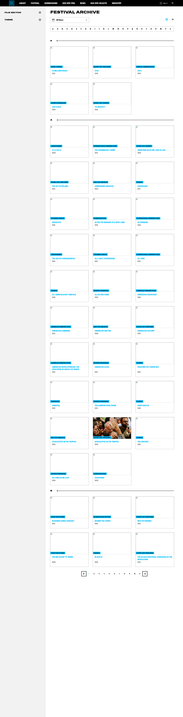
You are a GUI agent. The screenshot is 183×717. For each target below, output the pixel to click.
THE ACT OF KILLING (60, 186)
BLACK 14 (98, 557)
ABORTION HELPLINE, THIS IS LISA (151, 150)
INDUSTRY (116, 3)
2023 (96, 297)
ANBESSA (56, 405)
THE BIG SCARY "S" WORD (62, 557)
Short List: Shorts (101, 103)
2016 (96, 73)
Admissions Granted (104, 186)
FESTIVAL (35, 3)
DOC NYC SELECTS (99, 3)
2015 (53, 73)
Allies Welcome (102, 294)
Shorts (139, 182)
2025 (53, 444)
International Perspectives (105, 146)
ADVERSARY (142, 186)
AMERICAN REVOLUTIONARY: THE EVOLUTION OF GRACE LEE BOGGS (65, 368)
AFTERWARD (142, 222)
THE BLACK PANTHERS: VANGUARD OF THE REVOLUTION (154, 558)
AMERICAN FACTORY (145, 331)
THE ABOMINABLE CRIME (105, 150)
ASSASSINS (99, 477)
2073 (139, 70)
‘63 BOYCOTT (100, 107)
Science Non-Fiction (102, 517)
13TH (97, 70)
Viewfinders (56, 146)
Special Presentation (145, 66)
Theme (9, 20)
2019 (53, 225)
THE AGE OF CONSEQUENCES (63, 258)
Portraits (55, 401)
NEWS (82, 3)
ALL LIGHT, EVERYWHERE (105, 258)
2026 (96, 334)
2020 (54, 153)
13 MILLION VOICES (59, 70)
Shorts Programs (58, 103)
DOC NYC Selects (100, 182)
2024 (139, 73)
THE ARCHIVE (142, 441)
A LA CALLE (56, 150)
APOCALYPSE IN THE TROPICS (64, 441)
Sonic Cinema (56, 66)
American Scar (102, 367)
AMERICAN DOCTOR (103, 331)
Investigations (100, 218)
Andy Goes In (143, 405)
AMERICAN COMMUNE (61, 331)
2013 (96, 153)
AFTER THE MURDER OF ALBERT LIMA (110, 222)
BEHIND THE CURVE (103, 521)
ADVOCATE (56, 222)
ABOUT (22, 3)
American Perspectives (146, 290)
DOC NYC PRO (68, 3)
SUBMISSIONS (50, 3)
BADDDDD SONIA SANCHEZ (63, 521)
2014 (139, 372)
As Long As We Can (60, 477)
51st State (56, 107)
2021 (96, 261)
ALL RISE (141, 258)
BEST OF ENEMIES (144, 521)
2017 (139, 189)
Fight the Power (57, 517)
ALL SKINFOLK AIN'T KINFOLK (64, 294)
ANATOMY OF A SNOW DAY (148, 367)
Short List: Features (102, 66)
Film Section (13, 12)
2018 (96, 110)
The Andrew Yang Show (105, 405)
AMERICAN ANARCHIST (147, 294)
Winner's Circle (57, 218)
